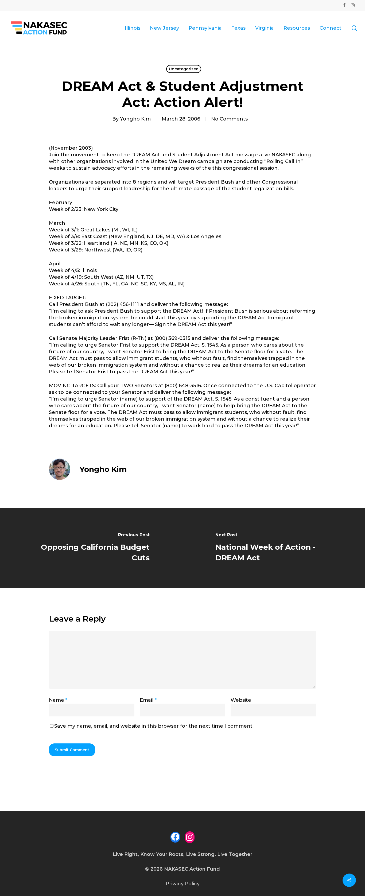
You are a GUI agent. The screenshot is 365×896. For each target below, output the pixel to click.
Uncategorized (184, 69)
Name (58, 700)
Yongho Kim (135, 119)
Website (241, 700)
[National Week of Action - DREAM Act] (274, 548)
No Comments (229, 119)
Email (148, 700)
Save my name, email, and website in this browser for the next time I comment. (154, 726)
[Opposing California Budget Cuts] (91, 548)
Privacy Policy (183, 884)
